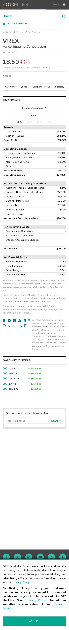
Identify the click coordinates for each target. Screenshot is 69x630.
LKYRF (13, 384)
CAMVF (14, 378)
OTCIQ (56, 4)
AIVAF (13, 373)
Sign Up (56, 421)
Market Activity (9, 32)
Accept (34, 621)
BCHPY (13, 389)
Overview (10, 86)
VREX (27, 32)
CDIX (12, 368)
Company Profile (41, 86)
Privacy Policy (21, 582)
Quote (23, 86)
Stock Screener (16, 23)
